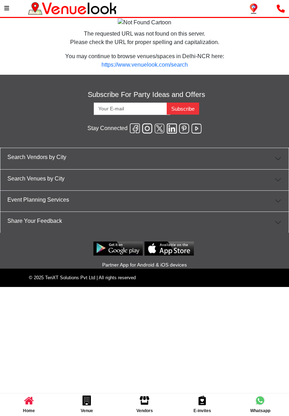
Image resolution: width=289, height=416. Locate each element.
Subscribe (183, 109)
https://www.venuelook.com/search (145, 65)
